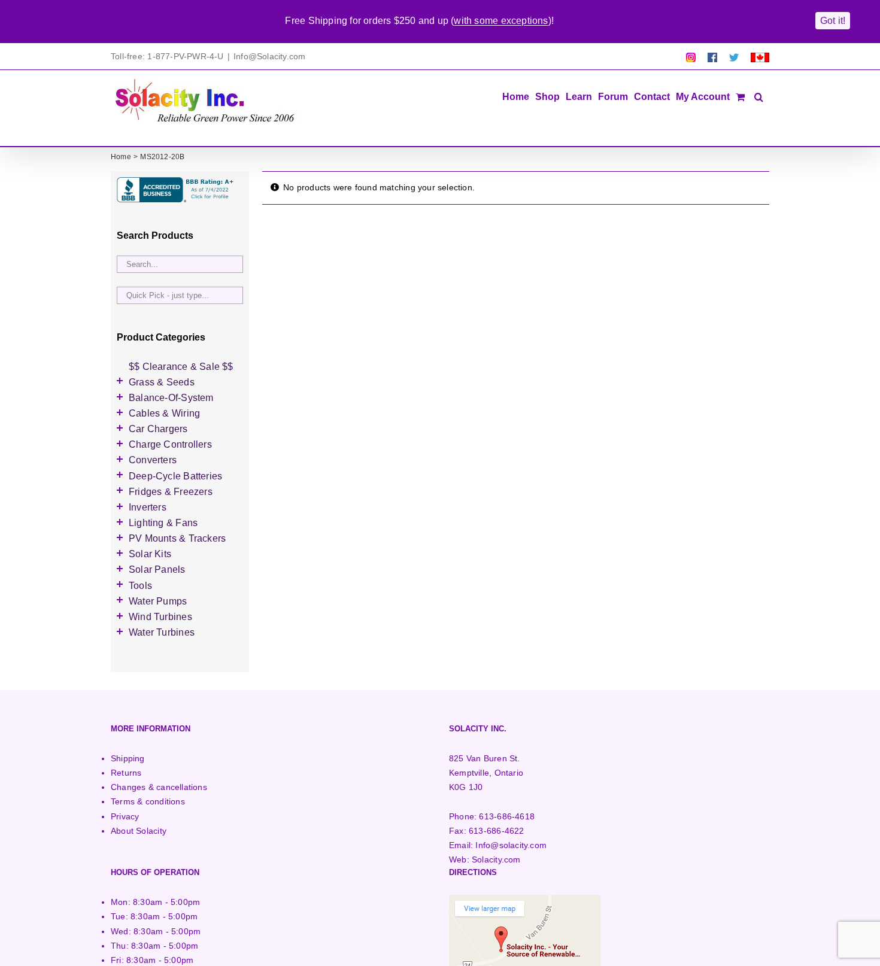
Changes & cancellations (159, 787)
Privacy (125, 816)
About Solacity (138, 831)
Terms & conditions (148, 801)
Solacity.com (496, 859)
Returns (126, 772)
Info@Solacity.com (269, 56)
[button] (758, 95)
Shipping (128, 758)
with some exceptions (501, 21)
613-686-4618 (507, 816)
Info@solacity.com (511, 845)
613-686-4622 (496, 831)
